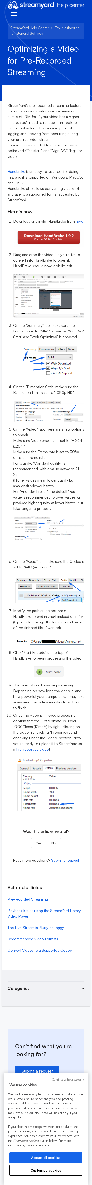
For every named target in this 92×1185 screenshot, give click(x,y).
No (53, 843)
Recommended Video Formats (33, 939)
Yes (39, 843)
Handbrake (16, 171)
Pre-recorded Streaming (28, 899)
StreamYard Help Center (29, 28)
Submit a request (65, 860)
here (79, 221)
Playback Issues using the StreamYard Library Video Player (44, 913)
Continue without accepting (68, 1079)
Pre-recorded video (32, 749)
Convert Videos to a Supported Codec (40, 950)
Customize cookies (46, 1170)
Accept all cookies (46, 1157)
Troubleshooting (67, 28)
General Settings (29, 33)
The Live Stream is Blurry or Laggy (36, 927)
